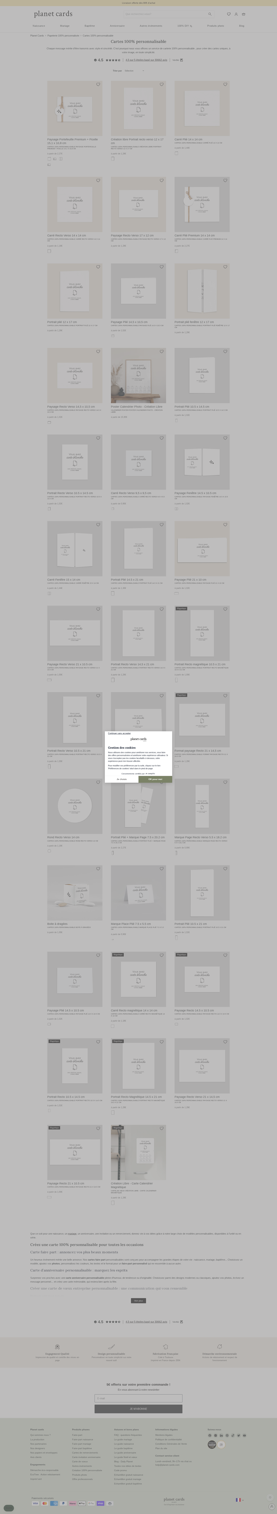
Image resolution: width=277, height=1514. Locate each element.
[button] (9, 1508)
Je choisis (122, 779)
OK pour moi (155, 779)
